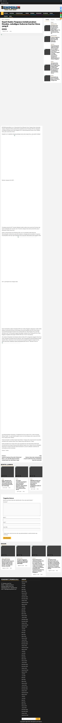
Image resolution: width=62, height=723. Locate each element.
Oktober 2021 (24, 690)
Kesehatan (38, 13)
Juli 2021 (23, 696)
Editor (11, 31)
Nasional (12, 13)
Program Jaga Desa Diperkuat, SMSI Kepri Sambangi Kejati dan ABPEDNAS (55, 39)
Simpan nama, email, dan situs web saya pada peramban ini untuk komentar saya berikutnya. (20, 534)
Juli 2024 (23, 628)
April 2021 (24, 702)
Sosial (51, 13)
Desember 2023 (25, 641)
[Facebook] (61, 8)
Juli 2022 (23, 673)
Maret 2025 (24, 613)
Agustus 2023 (24, 649)
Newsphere (33, 721)
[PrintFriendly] (61, 17)
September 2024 (25, 625)
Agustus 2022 (24, 672)
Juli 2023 (23, 651)
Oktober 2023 (24, 645)
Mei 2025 (23, 610)
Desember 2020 (25, 709)
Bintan (3, 19)
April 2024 (24, 634)
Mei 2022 (23, 677)
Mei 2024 (23, 632)
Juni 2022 (23, 675)
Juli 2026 (23, 583)
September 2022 (25, 670)
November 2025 (25, 598)
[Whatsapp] (61, 15)
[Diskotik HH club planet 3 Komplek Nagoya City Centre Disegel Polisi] (47, 78)
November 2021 (25, 688)
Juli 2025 (23, 606)
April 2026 (24, 589)
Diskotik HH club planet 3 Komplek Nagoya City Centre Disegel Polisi (55, 79)
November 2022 (25, 666)
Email (4, 522)
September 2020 (25, 715)
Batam (52, 22)
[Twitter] (61, 9)
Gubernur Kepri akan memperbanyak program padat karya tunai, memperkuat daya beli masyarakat (33, 458)
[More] (61, 18)
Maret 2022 (24, 681)
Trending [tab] (58, 19)
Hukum (27, 13)
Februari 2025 (24, 615)
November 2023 (25, 643)
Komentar (5, 502)
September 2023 (25, 647)
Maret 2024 (24, 636)
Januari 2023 (24, 662)
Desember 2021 (25, 687)
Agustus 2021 (24, 694)
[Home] (2, 13)
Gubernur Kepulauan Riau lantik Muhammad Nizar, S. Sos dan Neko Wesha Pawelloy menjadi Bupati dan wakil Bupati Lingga (11, 458)
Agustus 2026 (24, 581)
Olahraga (45, 13)
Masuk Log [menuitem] (5, 0)
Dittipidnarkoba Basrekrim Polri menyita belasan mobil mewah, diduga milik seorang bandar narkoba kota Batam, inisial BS (55, 29)
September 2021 (25, 692)
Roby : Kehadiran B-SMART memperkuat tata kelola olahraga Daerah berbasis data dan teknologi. (7, 483)
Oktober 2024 (24, 623)
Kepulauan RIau (54, 23)
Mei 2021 (23, 700)
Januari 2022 (24, 685)
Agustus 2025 (24, 604)
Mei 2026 (23, 587)
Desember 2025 (25, 596)
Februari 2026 (24, 593)
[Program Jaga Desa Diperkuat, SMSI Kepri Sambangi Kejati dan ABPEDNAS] (47, 39)
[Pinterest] (61, 13)
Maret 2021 (24, 703)
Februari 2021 (24, 705)
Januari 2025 (24, 617)
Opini (10, 16)
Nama (4, 517)
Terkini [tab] (47, 19)
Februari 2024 (24, 638)
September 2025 (25, 602)
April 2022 (24, 679)
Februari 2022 (24, 683)
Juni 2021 (23, 698)
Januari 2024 (24, 640)
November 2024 (25, 621)
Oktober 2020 (24, 713)
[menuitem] (1, 1)
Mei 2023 (23, 655)
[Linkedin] (61, 11)
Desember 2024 (25, 619)
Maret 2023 (24, 658)
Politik (6, 16)
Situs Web (5, 527)
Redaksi (6, 13)
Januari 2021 (24, 707)
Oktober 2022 (24, 668)
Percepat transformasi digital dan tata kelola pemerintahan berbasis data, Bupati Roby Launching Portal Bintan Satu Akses (21, 485)
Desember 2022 (25, 664)
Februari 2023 (24, 660)
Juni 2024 (23, 630)
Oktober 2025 (24, 600)
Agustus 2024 (24, 626)
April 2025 (24, 611)
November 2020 (25, 711)
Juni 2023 (23, 653)
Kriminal (32, 13)
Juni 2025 (23, 608)
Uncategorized (6, 19)
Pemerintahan (19, 13)
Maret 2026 (24, 591)
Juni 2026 (23, 585)
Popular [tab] (53, 19)
